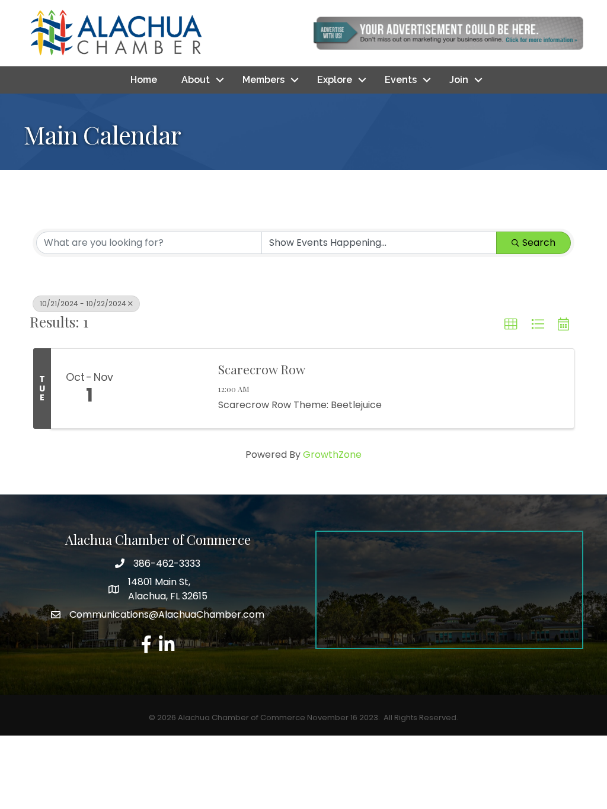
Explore (334, 79)
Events (401, 79)
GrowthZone (332, 454)
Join (458, 79)
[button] (511, 324)
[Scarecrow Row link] (167, 388)
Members (263, 79)
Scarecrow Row (261, 369)
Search (538, 242)
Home (143, 79)
